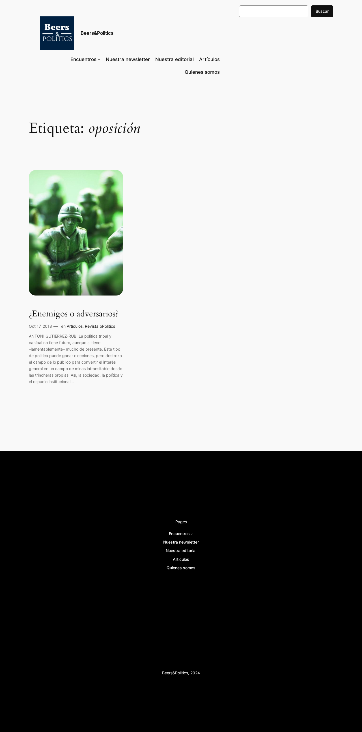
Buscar (322, 11)
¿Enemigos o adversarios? (73, 314)
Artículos (75, 326)
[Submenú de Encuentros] (99, 59)
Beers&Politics (97, 33)
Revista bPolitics (100, 326)
